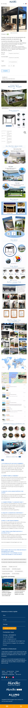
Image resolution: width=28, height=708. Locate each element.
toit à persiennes (19, 571)
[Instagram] (13, 677)
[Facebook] (2, 677)
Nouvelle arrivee (10, 671)
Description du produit (7, 81)
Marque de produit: (6, 79)
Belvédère (4, 566)
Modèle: (4, 77)
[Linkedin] (4, 677)
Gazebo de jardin (6, 569)
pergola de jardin (6, 573)
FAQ (15, 672)
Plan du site (18, 674)
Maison (3, 671)
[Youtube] (6, 677)
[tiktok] (9, 677)
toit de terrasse (15, 573)
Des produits (5, 672)
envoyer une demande (10, 628)
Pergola (17, 671)
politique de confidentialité (8, 674)
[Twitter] (11, 677)
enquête (5, 71)
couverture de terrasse (7, 571)
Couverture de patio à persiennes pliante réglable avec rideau (20, 592)
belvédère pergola (16, 569)
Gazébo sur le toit (13, 566)
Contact (11, 672)
